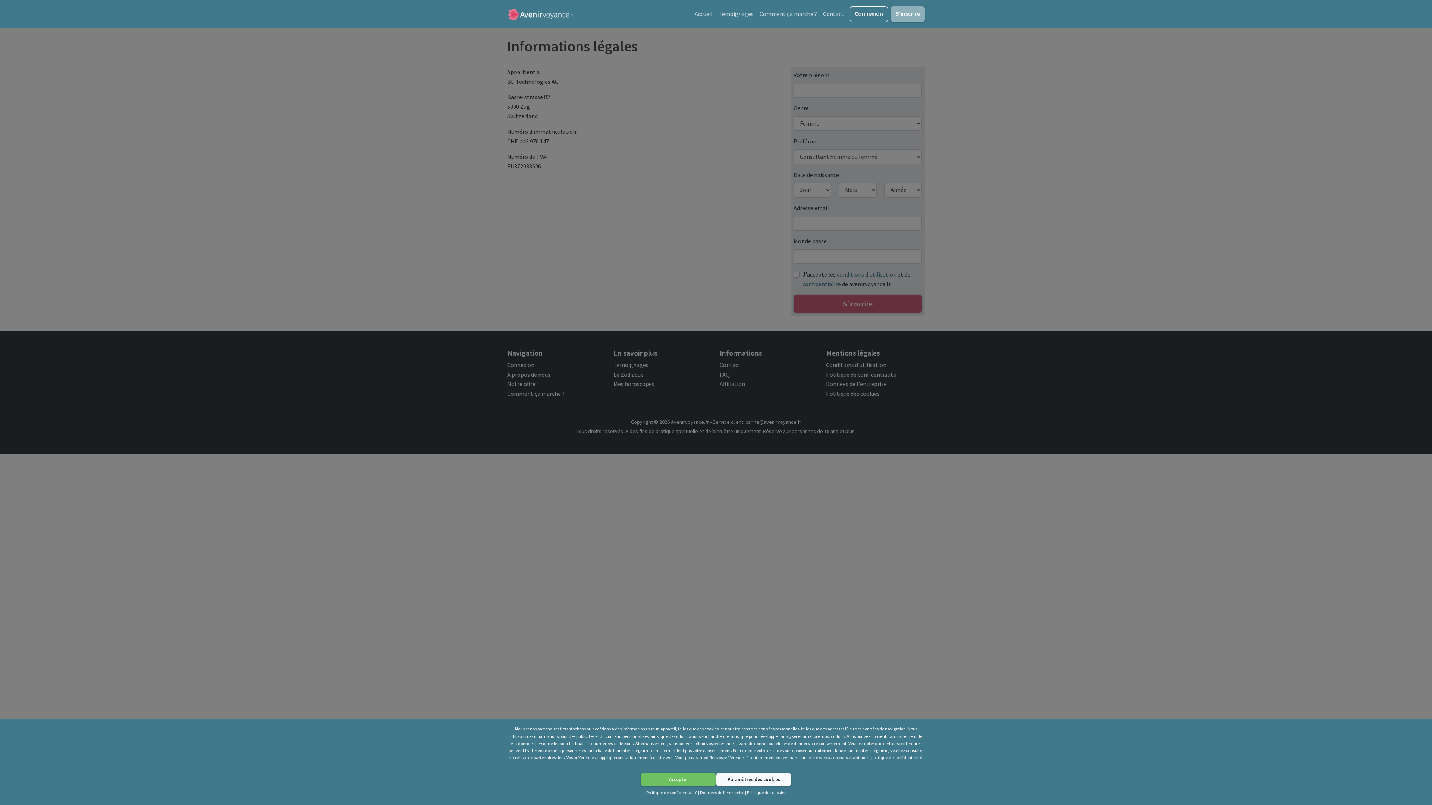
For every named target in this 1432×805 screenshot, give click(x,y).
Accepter (678, 779)
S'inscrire (908, 13)
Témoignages (736, 14)
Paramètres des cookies (754, 779)
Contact (833, 14)
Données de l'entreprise (722, 792)
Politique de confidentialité (671, 792)
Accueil (704, 14)
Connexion (869, 13)
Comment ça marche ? (788, 14)
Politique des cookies (766, 792)
